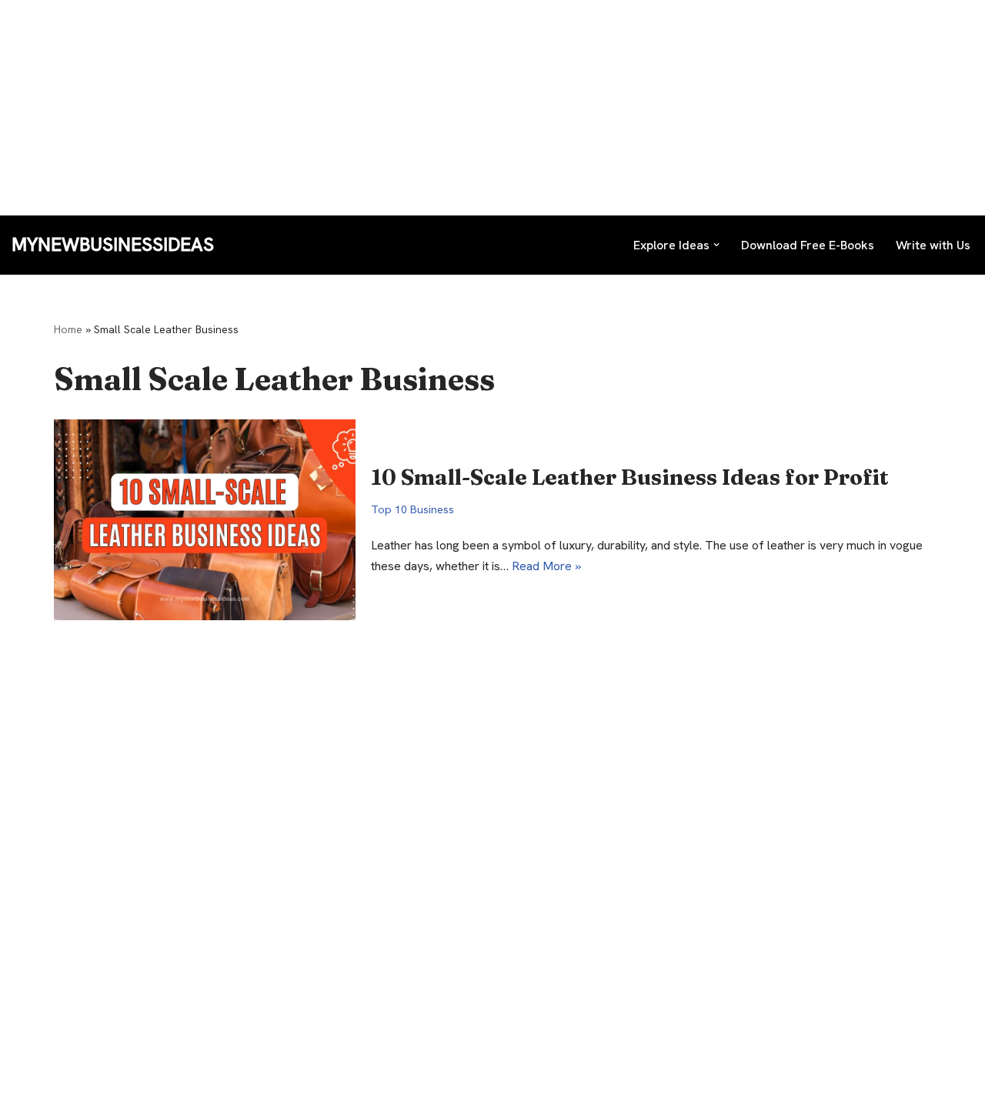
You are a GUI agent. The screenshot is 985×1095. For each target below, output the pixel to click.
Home (68, 329)
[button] (716, 245)
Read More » (546, 566)
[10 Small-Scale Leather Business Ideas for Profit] (205, 519)
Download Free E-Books (807, 245)
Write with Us (933, 245)
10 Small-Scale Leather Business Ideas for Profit (630, 477)
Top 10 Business (412, 509)
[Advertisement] (461, 107)
